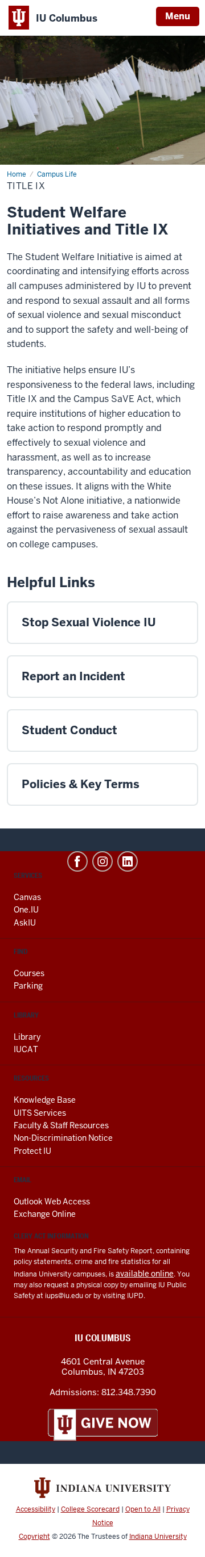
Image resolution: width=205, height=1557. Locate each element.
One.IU (26, 910)
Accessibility (35, 1509)
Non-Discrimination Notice (63, 1138)
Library (27, 1037)
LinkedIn (127, 861)
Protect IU (32, 1151)
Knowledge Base (45, 1100)
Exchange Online (45, 1214)
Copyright (34, 1536)
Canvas (27, 897)
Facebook (77, 861)
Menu (177, 16)
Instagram (102, 861)
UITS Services (40, 1113)
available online (145, 1274)
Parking (28, 986)
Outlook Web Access (52, 1201)
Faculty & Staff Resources (61, 1125)
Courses (29, 973)
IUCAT (26, 1049)
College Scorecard (90, 1509)
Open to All (143, 1509)
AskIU (25, 923)
